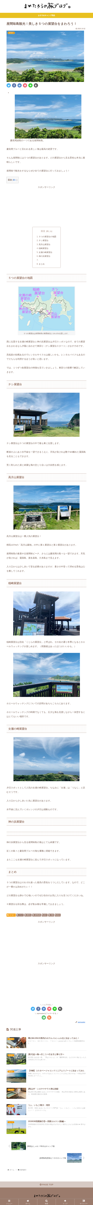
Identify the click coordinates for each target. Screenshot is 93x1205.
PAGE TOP (47, 1184)
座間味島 (37, 915)
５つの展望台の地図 (47, 236)
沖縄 (52, 915)
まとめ (42, 264)
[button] (86, 594)
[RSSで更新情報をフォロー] (49, 1017)
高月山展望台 (44, 244)
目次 (43, 231)
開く (15, 180)
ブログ (21, 915)
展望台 (29, 915)
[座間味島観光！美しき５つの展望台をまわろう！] (19, 85)
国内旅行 (12, 915)
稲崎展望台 (43, 248)
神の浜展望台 (44, 256)
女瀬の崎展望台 (45, 252)
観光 (58, 915)
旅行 (45, 915)
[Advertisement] (46, 206)
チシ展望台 (43, 240)
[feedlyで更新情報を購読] (44, 1017)
